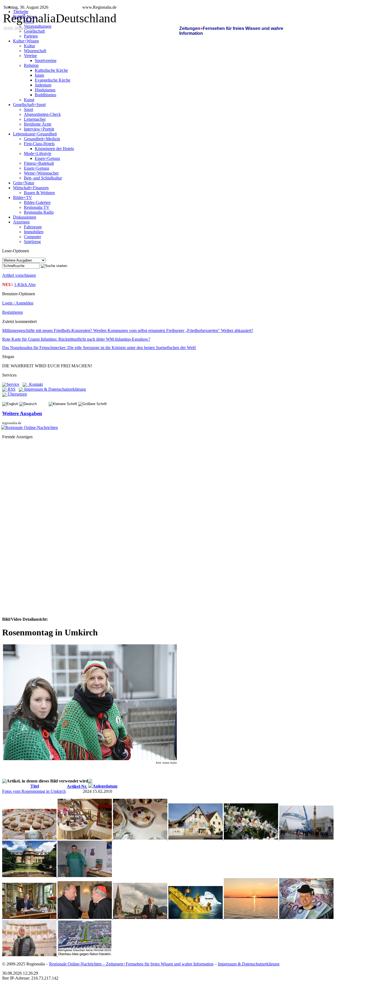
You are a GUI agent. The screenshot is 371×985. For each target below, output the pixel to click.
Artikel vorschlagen (19, 275)
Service (13, 384)
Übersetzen (17, 394)
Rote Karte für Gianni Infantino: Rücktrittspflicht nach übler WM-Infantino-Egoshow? (76, 339)
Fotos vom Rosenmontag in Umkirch (34, 791)
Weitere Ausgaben (22, 413)
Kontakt (35, 384)
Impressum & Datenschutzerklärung (54, 389)
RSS (11, 389)
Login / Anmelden (17, 303)
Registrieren (12, 312)
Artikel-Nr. (77, 786)
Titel (34, 786)
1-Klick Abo (25, 284)
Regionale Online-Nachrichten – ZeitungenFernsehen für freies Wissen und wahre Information (131, 964)
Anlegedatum (105, 786)
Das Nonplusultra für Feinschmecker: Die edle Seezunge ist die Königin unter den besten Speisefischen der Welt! (99, 347)
